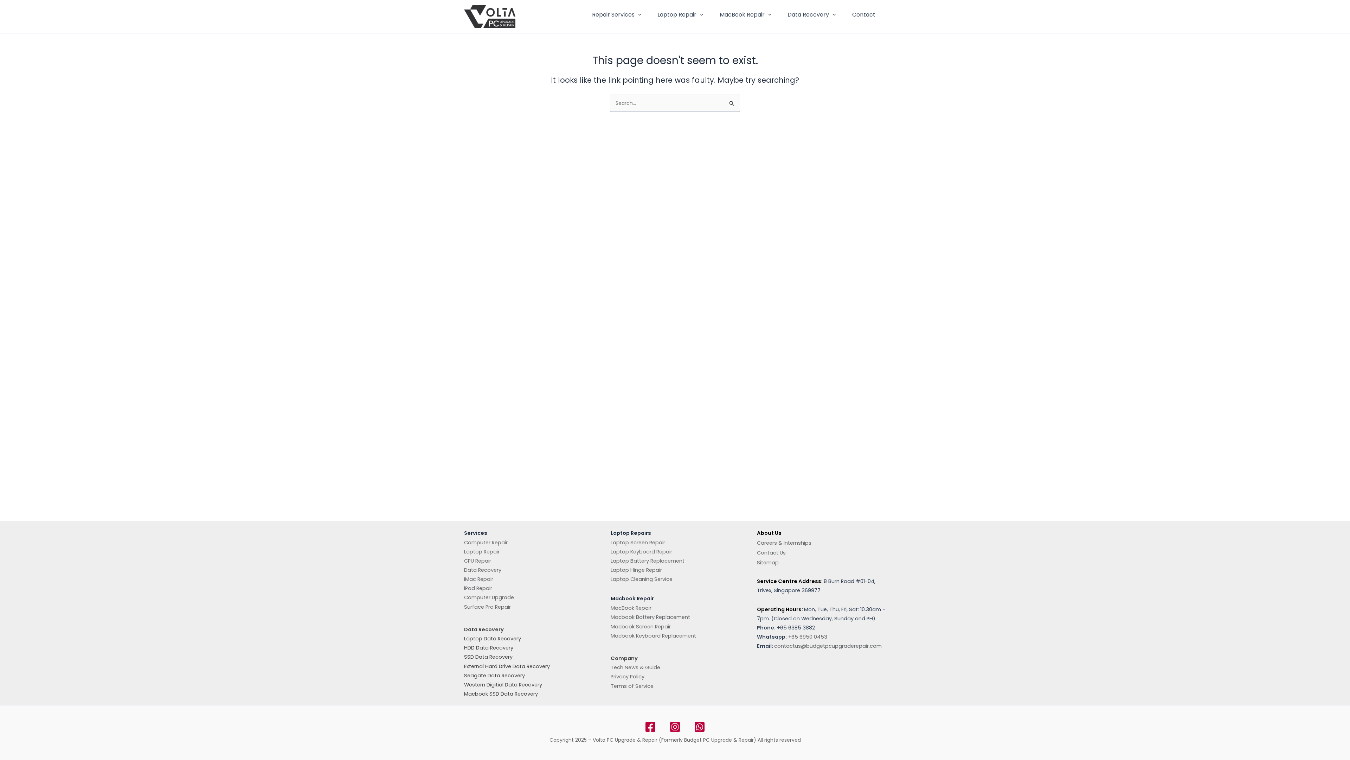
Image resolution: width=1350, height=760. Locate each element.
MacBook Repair (742, 15)
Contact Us (771, 552)
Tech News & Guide (635, 667)
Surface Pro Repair (487, 606)
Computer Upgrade (489, 597)
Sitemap (768, 562)
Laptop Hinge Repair (636, 570)
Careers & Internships (784, 542)
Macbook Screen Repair (641, 626)
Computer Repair (486, 542)
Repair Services (613, 15)
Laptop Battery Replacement (647, 560)
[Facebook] (650, 727)
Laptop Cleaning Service (642, 579)
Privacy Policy (627, 676)
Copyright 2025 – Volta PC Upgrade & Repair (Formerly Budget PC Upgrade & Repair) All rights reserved (675, 739)
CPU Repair (477, 560)
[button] (638, 15)
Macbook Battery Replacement (650, 617)
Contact (863, 15)
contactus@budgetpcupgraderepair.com (828, 646)
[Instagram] (675, 727)
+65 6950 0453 (807, 636)
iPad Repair (478, 588)
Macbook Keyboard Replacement (653, 635)
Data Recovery (808, 15)
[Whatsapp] (699, 727)
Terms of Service (632, 686)
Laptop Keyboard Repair (641, 551)
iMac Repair (478, 579)
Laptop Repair (676, 15)
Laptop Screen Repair (638, 542)
